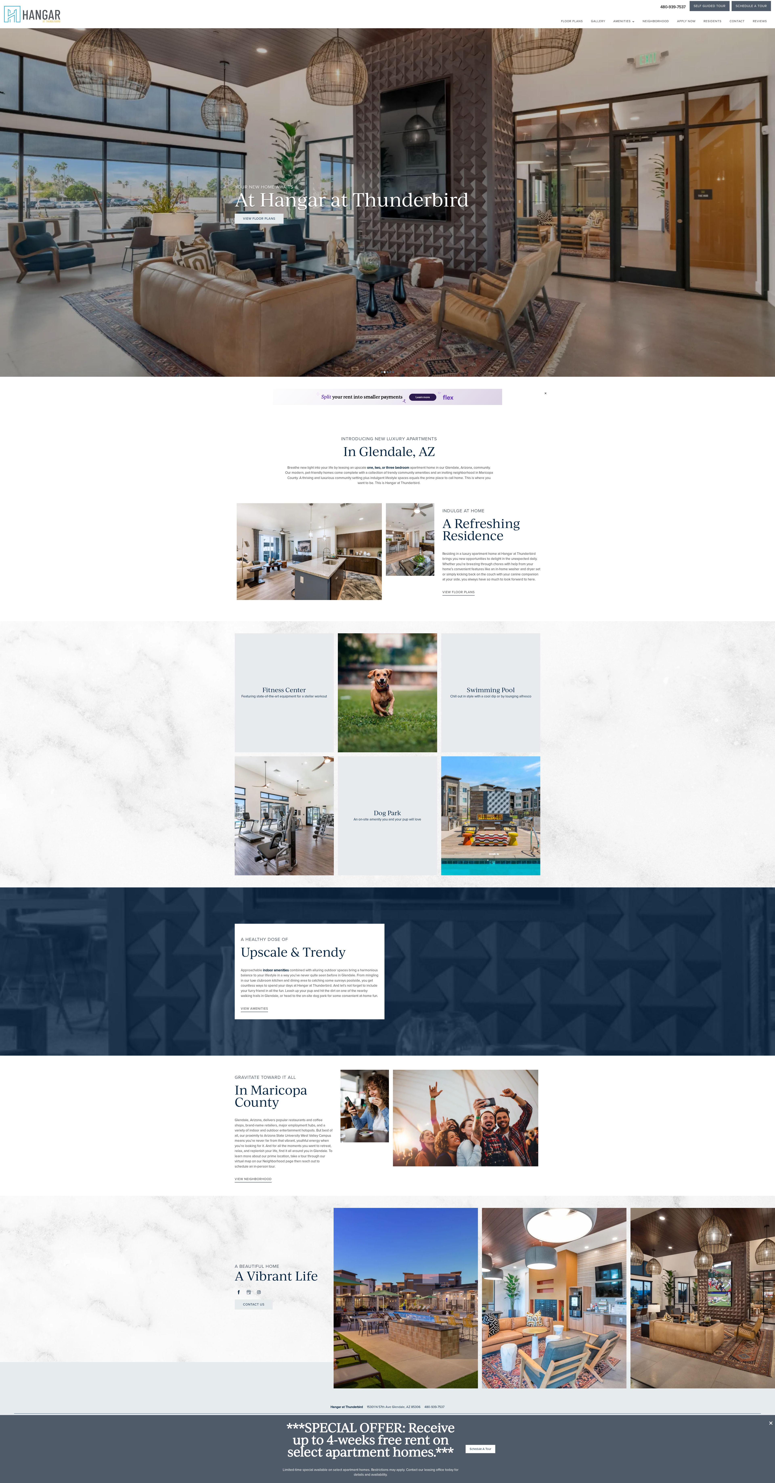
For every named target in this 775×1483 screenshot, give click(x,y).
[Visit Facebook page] (239, 1292)
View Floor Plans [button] (259, 218)
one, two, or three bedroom (388, 467)
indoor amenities (276, 970)
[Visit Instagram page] (259, 1292)
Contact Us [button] (253, 1304)
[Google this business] (249, 1292)
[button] (771, 1423)
